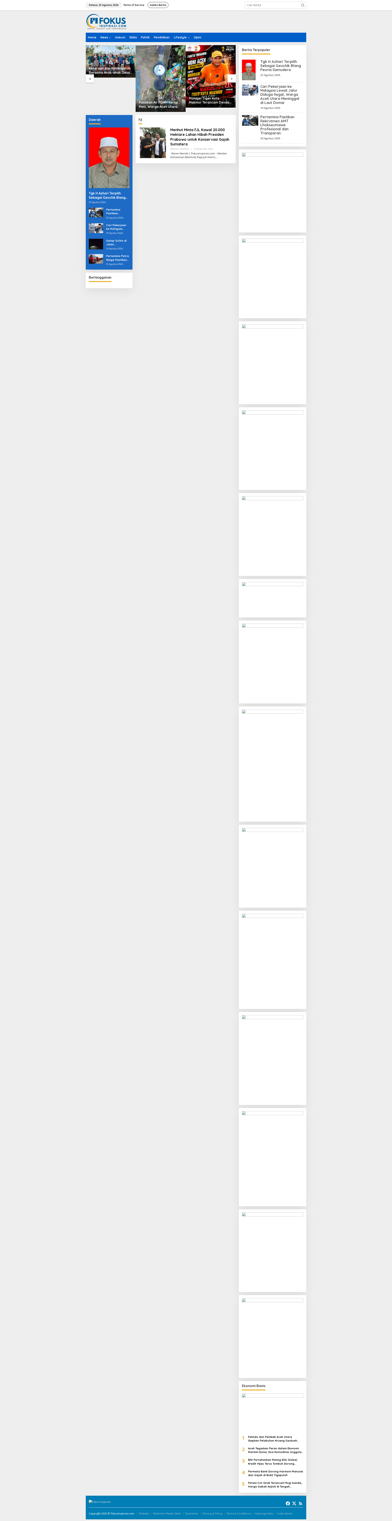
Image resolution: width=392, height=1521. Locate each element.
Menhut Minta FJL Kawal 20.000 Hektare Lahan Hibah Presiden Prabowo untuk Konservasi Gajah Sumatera (199, 136)
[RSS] (300, 1503)
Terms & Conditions (239, 1513)
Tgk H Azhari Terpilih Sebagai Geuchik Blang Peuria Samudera (107, 195)
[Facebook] (288, 1503)
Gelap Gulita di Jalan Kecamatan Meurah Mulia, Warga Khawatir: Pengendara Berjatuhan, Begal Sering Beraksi (117, 242)
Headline (184, 148)
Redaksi (144, 1513)
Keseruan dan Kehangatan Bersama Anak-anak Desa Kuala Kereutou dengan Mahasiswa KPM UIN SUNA (110, 70)
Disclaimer (191, 1513)
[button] (302, 5)
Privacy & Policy (213, 1513)
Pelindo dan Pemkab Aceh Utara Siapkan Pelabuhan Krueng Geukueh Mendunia (272, 1438)
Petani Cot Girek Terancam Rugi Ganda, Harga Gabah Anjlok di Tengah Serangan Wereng (275, 1484)
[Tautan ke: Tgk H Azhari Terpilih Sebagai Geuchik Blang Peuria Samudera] (109, 157)
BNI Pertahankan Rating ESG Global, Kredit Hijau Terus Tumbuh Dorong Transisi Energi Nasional (273, 1461)
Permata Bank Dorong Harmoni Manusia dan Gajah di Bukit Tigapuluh (275, 1473)
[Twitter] (294, 1503)
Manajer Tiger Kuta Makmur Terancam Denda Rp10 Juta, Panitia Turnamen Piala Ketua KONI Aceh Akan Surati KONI (210, 100)
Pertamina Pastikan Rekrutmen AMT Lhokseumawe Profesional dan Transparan (117, 211)
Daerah (174, 148)
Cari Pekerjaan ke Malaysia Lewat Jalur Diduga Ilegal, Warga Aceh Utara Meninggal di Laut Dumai (117, 227)
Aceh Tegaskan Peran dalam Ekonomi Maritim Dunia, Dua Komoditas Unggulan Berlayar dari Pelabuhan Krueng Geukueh (275, 1450)
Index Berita (284, 1513)
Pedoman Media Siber (167, 1513)
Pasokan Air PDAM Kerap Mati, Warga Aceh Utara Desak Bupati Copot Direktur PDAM (158, 104)
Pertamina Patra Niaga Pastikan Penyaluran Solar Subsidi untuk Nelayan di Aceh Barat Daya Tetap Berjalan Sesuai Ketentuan (117, 257)
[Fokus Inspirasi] (106, 21)
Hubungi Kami (264, 1513)
